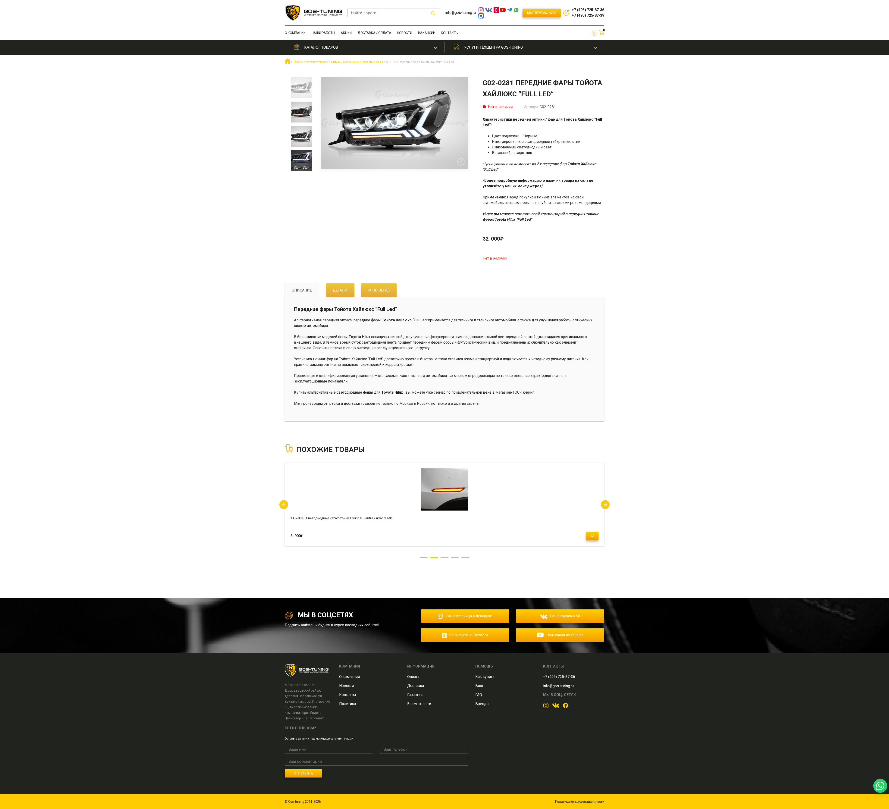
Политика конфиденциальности (579, 801)
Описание (302, 290)
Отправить (303, 773)
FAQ (478, 695)
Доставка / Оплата (374, 33)
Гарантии (415, 695)
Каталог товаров (321, 47)
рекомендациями (585, 203)
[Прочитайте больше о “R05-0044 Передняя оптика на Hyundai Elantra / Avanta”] (592, 536)
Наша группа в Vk (565, 616)
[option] (301, 89)
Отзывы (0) (379, 290)
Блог (479, 686)
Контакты (449, 33)
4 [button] (455, 557)
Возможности (419, 704)
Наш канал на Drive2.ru (468, 635)
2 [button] (434, 557)
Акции (346, 33)
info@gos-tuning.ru (460, 12)
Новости (404, 33)
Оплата (413, 676)
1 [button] (424, 557)
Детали (340, 290)
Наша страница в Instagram (469, 616)
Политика (347, 704)
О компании (295, 33)
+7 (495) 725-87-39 (588, 15)
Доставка (415, 686)
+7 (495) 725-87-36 (588, 10)
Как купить (485, 676)
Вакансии (426, 33)
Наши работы (323, 33)
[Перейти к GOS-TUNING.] (287, 63)
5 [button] (465, 557)
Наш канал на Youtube (565, 635)
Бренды (482, 704)
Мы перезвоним (541, 13)
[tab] (302, 290)
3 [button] (444, 557)
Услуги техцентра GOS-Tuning (493, 47)
